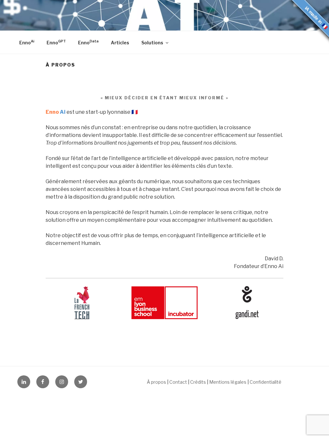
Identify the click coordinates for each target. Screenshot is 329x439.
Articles (120, 42)
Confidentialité (265, 382)
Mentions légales (227, 382)
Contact (178, 382)
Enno (26, 42)
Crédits (198, 382)
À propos (156, 382)
